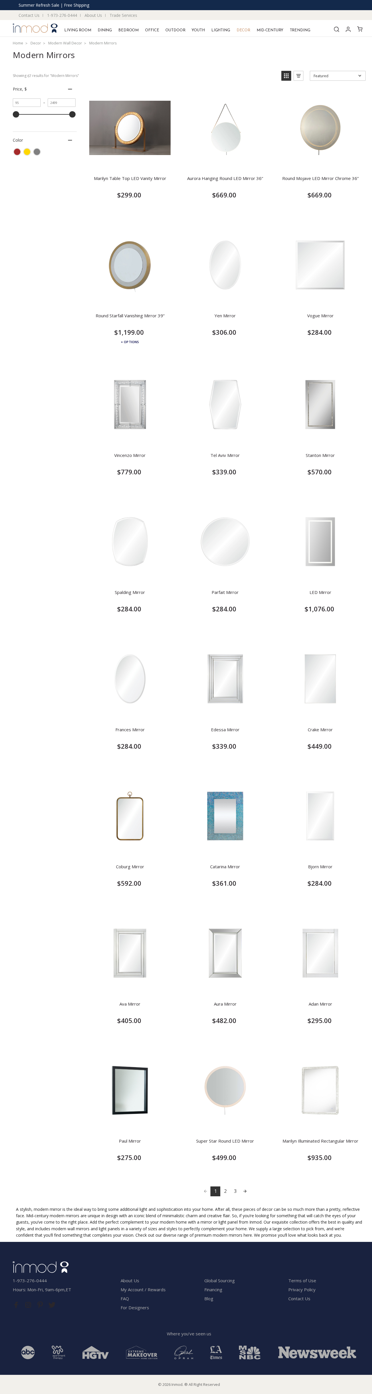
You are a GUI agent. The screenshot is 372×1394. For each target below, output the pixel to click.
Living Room (77, 30)
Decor (243, 30)
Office (152, 30)
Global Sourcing (219, 1280)
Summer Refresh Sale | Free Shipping (54, 5)
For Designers (135, 1307)
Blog (208, 1298)
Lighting (220, 30)
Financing (213, 1289)
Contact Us (29, 15)
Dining (105, 30)
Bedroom (128, 30)
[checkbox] (17, 152)
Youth (198, 30)
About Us (93, 15)
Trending (300, 30)
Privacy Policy (302, 1289)
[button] (286, 76)
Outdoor (175, 30)
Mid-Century (270, 30)
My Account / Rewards (143, 1289)
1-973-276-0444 (62, 15)
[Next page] (245, 1191)
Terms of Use (302, 1280)
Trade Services (123, 15)
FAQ (125, 1298)
